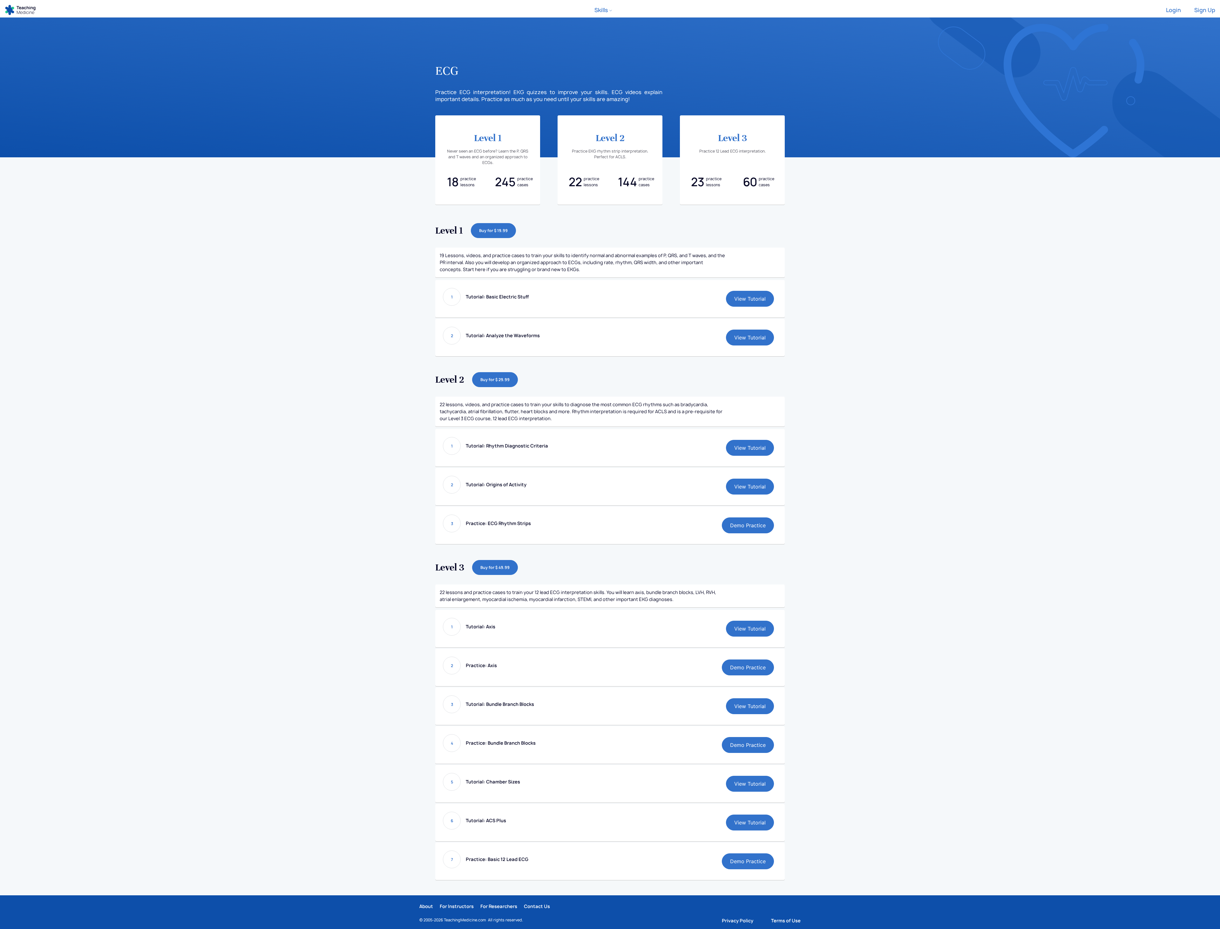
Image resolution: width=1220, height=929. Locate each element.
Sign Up (1204, 10)
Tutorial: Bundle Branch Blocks (500, 704)
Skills (601, 10)
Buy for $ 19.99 (493, 230)
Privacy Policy (737, 921)
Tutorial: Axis (480, 627)
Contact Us (537, 906)
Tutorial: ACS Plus (486, 820)
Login (1173, 10)
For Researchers (498, 906)
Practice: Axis (481, 665)
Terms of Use (786, 921)
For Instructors (457, 906)
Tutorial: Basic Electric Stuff (497, 297)
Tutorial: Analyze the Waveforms (503, 335)
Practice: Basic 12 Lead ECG (497, 859)
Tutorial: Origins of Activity (496, 485)
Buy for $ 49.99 (495, 567)
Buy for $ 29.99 (495, 379)
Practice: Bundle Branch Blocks (501, 743)
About (426, 906)
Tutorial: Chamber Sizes (493, 782)
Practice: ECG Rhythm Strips (498, 523)
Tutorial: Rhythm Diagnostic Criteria (507, 446)
